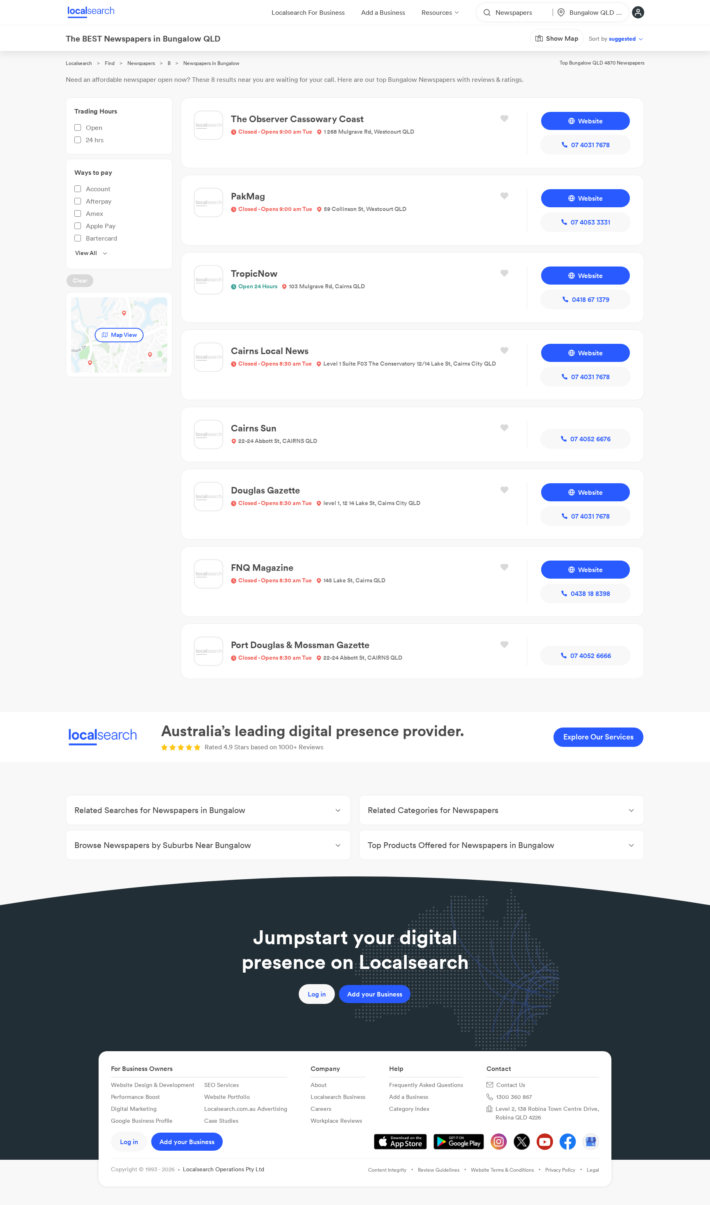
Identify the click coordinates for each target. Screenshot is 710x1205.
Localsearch (79, 63)
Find (110, 63)
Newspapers (141, 63)
